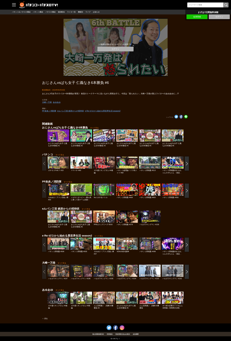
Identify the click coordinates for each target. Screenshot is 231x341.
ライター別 (71, 12)
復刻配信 (61, 12)
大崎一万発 (47, 102)
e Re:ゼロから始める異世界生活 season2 (102, 111)
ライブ (87, 12)
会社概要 (136, 334)
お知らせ (96, 12)
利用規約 (110, 334)
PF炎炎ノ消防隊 (49, 111)
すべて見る (94, 128)
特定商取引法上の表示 (123, 334)
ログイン (219, 17)
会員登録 (197, 17)
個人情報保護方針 (98, 334)
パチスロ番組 (50, 12)
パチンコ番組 (38, 12)
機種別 (80, 12)
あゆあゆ (57, 102)
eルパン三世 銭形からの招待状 (70, 111)
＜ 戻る (45, 318)
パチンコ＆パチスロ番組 (21, 12)
